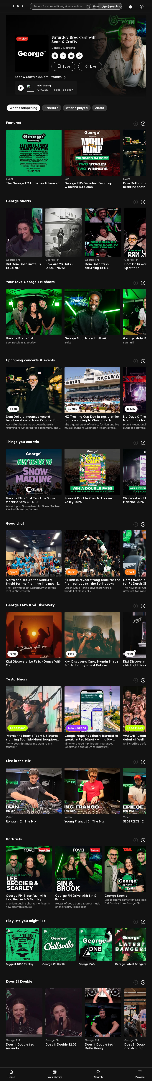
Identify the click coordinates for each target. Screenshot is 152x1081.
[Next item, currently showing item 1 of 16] (143, 283)
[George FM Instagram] (63, 55)
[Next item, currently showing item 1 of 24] (143, 680)
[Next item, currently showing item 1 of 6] (143, 124)
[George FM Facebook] (55, 55)
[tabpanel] (76, 585)
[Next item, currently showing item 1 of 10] (143, 982)
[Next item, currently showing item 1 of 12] (143, 524)
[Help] (141, 6)
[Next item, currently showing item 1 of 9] (143, 922)
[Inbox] (130, 6)
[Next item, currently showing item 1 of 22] (143, 202)
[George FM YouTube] (71, 55)
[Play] (21, 88)
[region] (76, 159)
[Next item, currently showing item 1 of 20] (143, 443)
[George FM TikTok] (79, 55)
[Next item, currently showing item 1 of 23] (143, 361)
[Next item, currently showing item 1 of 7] (143, 840)
